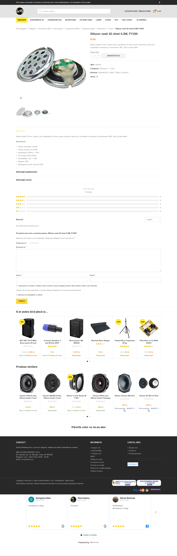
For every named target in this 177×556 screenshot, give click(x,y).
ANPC (92, 456)
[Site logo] (19, 11)
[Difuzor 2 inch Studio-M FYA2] (76, 383)
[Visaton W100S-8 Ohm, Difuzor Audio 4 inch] (52, 383)
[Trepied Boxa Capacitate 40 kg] (124, 328)
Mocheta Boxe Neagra (100, 340)
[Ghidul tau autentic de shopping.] (132, 464)
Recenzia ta (21, 247)
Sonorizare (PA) (45, 29)
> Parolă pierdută (134, 454)
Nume (19, 275)
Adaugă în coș (113, 56)
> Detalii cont (132, 448)
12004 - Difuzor (115, 72)
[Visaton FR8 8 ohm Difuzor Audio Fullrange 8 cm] (100, 383)
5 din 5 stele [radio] (38, 243)
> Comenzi (131, 451)
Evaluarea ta (21, 243)
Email (92, 275)
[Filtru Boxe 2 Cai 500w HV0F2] (149, 328)
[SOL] (149, 483)
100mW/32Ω (103, 72)
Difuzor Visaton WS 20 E (125, 396)
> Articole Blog (95, 451)
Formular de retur (97, 462)
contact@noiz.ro (64, 2)
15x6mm (125, 72)
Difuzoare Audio (89, 29)
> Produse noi (95, 454)
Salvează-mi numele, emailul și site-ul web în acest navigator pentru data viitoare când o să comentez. (58, 286)
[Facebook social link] (159, 2)
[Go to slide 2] (89, 361)
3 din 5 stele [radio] (34, 243)
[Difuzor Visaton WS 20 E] (124, 383)
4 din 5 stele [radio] (36, 243)
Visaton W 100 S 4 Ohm (148, 396)
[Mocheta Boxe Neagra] (100, 328)
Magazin (32, 29)
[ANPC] (124, 483)
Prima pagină (21, 29)
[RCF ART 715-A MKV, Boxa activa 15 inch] (28, 328)
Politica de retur (96, 459)
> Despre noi (95, 448)
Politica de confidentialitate (100, 468)
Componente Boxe (72, 29)
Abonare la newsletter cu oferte (30, 295)
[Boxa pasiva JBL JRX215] (76, 328)
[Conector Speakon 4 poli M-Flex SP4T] (52, 328)
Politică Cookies (96, 471)
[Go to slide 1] (87, 361)
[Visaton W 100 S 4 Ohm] (149, 383)
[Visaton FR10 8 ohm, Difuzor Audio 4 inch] (28, 383)
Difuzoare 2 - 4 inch (105, 29)
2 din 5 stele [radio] (32, 243)
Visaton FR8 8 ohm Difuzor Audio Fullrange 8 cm (100, 398)
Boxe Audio (58, 29)
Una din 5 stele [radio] (30, 243)
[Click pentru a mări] (21, 98)
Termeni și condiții (97, 465)
